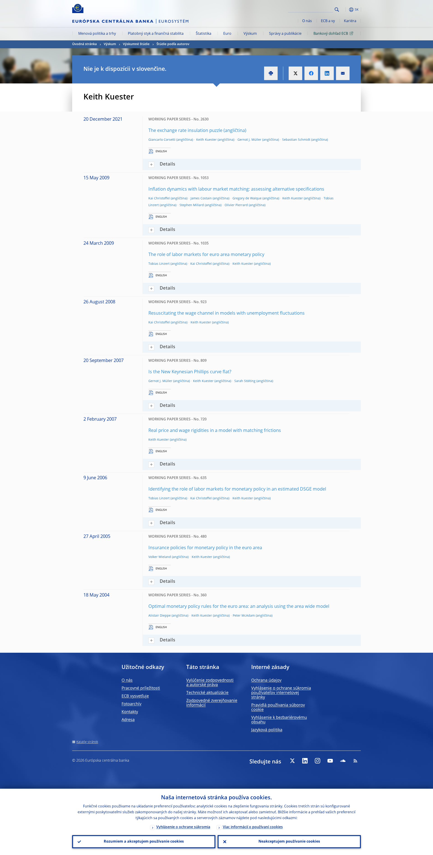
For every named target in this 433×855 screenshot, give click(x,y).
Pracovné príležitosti (141, 688)
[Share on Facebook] (311, 73)
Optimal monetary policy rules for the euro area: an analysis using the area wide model (238, 606)
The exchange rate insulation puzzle (185, 131)
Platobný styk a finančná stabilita (156, 34)
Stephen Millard (192, 205)
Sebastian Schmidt (296, 139)
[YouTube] (330, 760)
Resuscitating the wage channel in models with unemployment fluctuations (226, 313)
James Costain (201, 198)
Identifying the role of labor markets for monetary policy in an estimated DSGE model (237, 489)
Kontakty (130, 712)
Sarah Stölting (245, 381)
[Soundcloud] (342, 760)
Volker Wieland (159, 557)
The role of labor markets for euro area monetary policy (206, 255)
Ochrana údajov (266, 680)
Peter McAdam (244, 615)
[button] (345, 9)
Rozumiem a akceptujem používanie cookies (144, 841)
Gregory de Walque (247, 198)
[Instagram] (317, 760)
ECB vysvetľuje (135, 696)
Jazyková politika (266, 730)
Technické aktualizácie (207, 693)
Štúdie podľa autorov (173, 44)
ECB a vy (328, 21)
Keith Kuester (206, 139)
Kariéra (350, 21)
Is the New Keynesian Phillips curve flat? (189, 372)
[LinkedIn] (304, 760)
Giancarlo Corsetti (161, 139)
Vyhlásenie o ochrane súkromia (183, 827)
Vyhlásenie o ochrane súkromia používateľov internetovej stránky (281, 692)
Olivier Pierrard (236, 205)
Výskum (250, 34)
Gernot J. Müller (249, 139)
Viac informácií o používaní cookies (253, 827)
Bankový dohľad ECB (330, 34)
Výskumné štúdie (136, 44)
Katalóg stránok (87, 742)
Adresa (128, 720)
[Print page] (271, 73)
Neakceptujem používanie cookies (289, 841)
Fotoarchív (131, 704)
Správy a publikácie (285, 34)
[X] (292, 760)
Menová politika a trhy (97, 34)
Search (337, 10)
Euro (227, 34)
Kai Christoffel (159, 198)
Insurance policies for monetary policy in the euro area (205, 548)
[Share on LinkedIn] (327, 73)
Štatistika (203, 34)
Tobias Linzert (159, 263)
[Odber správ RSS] (355, 760)
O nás (307, 21)
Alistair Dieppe (159, 615)
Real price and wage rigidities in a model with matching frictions (214, 431)
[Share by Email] (343, 73)
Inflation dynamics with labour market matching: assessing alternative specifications (236, 189)
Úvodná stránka (84, 44)
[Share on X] (295, 73)
